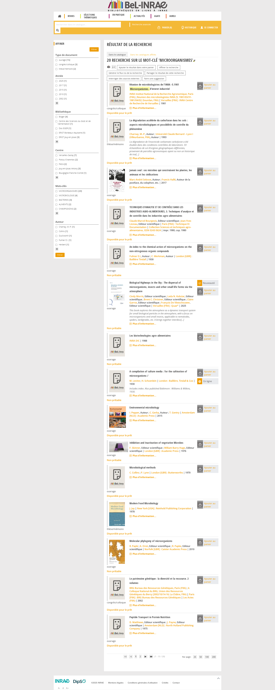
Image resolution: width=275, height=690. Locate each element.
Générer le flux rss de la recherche (125, 73)
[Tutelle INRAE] (63, 681)
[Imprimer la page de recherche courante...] (109, 66)
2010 (61, 94)
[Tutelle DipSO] (80, 681)
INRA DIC (134, 340)
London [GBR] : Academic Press (162, 451)
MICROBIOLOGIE (67, 195)
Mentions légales (115, 683)
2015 (61, 89)
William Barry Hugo (174, 447)
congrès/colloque (67, 64)
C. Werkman (158, 256)
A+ (67, 688)
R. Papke (176, 546)
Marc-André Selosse (140, 179)
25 (195, 656)
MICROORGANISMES (68, 191)
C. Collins (134, 472)
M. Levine (134, 380)
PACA (61, 164)
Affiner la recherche (168, 67)
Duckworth (64, 235)
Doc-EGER (64, 128)
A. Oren (144, 546)
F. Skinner (134, 447)
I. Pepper (134, 412)
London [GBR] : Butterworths (167, 472)
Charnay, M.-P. (65, 226)
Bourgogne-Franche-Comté (71, 173)
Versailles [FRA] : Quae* (165, 305)
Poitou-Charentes (67, 159)
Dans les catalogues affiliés (143, 54)
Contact (176, 683)
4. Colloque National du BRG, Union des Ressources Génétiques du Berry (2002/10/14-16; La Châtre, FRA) (159, 591)
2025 (61, 80)
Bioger (62, 116)
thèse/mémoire (66, 68)
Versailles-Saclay (66, 155)
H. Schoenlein (149, 380)
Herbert (62, 244)
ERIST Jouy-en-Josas (68, 137)
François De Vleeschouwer (175, 302)
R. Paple (133, 546)
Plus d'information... (144, 108)
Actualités (139, 16)
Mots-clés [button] (60, 186)
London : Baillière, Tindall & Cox (176, 380)
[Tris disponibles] (114, 67)
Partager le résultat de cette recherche (165, 73)
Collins (62, 231)
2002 (61, 98)
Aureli (172, 16)
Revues (71, 16)
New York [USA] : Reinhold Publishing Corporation (164, 508)
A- (59, 688)
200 (214, 656)
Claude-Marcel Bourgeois (143, 220)
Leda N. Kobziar (176, 296)
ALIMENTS (64, 204)
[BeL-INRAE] (137, 5)
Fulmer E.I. (64, 240)
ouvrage (62, 60)
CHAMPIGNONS (66, 208)
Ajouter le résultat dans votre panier (136, 67)
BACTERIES (64, 199)
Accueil (59, 16)
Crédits (165, 683)
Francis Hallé (169, 179)
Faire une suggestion (154, 78)
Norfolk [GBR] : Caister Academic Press (166, 549)
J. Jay (132, 508)
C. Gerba (154, 412)
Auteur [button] (59, 221)
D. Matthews (136, 622)
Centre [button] (59, 150)
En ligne (207, 381)
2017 (61, 85)
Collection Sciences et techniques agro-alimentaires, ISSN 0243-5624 (160, 229)
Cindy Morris (136, 296)
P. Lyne (145, 472)
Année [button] (59, 75)
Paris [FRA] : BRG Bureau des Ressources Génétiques (161, 596)
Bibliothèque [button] (63, 111)
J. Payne (171, 622)
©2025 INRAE (97, 683)
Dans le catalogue (117, 54)
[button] (56, 103)
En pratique (118, 14)
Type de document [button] (66, 55)
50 (201, 656)
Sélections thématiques (90, 16)
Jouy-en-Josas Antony (68, 168)
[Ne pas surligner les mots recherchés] (194, 61)
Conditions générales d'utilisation (143, 683)
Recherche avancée (141, 24)
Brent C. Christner (153, 299)
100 (207, 656)
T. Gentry (174, 412)
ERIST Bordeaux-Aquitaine (71, 132)
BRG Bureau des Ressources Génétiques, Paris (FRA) (157, 588)
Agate (157, 16)
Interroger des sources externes (124, 78)
